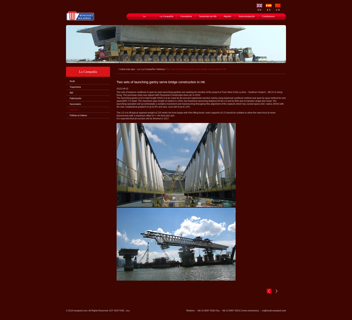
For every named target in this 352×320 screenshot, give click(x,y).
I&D (71, 92)
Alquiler (227, 16)
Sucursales (75, 104)
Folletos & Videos (78, 115)
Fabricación (75, 98)
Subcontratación (247, 16)
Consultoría (186, 16)
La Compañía (166, 16)
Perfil (72, 81)
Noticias (74, 109)
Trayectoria (75, 87)
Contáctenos (268, 16)
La (144, 16)
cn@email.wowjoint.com (274, 310)
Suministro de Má (208, 16)
